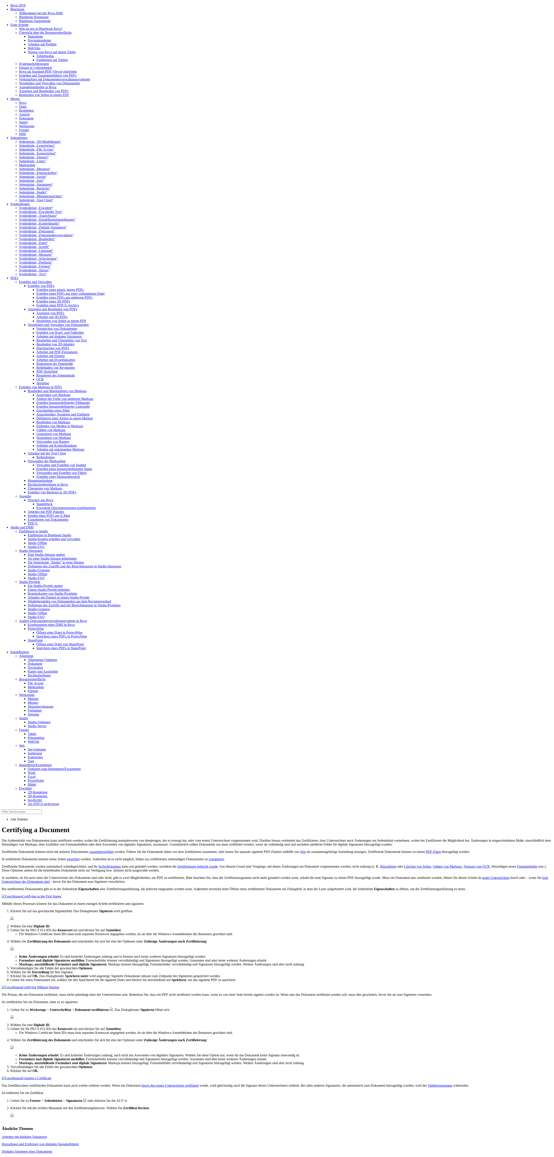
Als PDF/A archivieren (43, 804)
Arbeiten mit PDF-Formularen (57, 352)
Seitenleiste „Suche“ (33, 177)
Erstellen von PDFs (41, 286)
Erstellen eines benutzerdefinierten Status (64, 469)
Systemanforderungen (34, 64)
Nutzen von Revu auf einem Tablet (52, 52)
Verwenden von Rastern (52, 441)
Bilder (32, 784)
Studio (23, 718)
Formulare (35, 710)
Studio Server (37, 726)
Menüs (15, 99)
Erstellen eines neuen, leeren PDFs (60, 290)
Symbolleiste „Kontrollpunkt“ (39, 223)
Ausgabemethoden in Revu (37, 87)
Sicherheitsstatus (109, 866)
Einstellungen (19, 652)
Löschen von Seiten (417, 866)
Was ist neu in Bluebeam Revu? (41, 29)
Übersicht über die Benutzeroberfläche (45, 32)
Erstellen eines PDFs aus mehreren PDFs (64, 297)
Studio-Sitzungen (31, 551)
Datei (22, 106)
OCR (40, 379)
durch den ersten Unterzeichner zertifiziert (170, 1085)
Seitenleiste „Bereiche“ (34, 188)
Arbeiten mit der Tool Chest (47, 453)
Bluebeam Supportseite (35, 21)
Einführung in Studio (33, 531)
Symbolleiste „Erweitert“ (36, 208)
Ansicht (24, 114)
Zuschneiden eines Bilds (53, 410)
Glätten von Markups (50, 430)
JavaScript (35, 800)
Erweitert (25, 788)
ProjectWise (36, 628)
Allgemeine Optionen (42, 660)
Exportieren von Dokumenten (48, 519)
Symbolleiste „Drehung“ (36, 262)
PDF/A (33, 523)
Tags (31, 761)
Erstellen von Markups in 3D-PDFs (52, 492)
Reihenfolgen (45, 457)
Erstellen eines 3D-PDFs (53, 301)
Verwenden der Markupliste (47, 461)
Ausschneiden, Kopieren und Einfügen (63, 414)
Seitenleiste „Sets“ (31, 180)
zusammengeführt (101, 852)
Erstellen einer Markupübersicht (58, 477)
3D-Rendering (37, 796)
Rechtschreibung (39, 675)
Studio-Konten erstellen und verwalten (54, 539)
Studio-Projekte (29, 582)
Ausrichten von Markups (53, 395)
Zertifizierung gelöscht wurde (197, 866)
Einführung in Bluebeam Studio (49, 535)
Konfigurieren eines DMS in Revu (51, 625)
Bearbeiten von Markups (53, 422)
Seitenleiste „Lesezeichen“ (37, 145)
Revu (22, 103)
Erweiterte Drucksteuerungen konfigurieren (66, 508)
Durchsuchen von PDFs (52, 348)
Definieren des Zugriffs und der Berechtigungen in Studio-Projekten (74, 605)
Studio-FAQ (36, 547)
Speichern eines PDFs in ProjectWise (61, 636)
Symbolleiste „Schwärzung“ (38, 258)
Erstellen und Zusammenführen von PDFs (48, 75)
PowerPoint (36, 780)
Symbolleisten (20, 204)
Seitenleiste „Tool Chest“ (36, 200)
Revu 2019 (18, 5)
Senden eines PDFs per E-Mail (49, 515)
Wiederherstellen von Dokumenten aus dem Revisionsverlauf (69, 601)
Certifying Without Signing (40, 987)
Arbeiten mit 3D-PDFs (52, 317)
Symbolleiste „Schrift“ (34, 247)
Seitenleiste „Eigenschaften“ (38, 173)
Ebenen (33, 691)
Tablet (32, 734)
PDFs (14, 278)
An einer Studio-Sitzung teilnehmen (52, 558)
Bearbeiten (26, 110)
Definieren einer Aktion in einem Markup (64, 418)
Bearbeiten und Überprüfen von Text (61, 340)
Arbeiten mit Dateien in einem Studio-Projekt (58, 597)
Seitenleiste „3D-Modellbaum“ (40, 141)
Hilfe (22, 134)
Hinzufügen (388, 866)
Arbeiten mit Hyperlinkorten (55, 360)
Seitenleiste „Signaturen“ (36, 184)
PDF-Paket (433, 852)
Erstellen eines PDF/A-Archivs (57, 305)
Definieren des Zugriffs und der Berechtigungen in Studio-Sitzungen (74, 566)
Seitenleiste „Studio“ (33, 192)
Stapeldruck (44, 504)
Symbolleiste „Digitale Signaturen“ (43, 227)
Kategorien (35, 757)
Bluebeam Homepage (34, 17)
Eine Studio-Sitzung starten (46, 554)
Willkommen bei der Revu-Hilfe (41, 13)
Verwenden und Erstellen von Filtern (61, 473)
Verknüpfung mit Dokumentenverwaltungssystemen (54, 79)
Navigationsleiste (39, 40)
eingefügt (73, 859)
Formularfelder (527, 866)
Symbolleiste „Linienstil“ (36, 251)
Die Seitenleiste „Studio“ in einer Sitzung (56, 562)
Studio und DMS (22, 527)
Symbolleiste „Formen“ (35, 266)
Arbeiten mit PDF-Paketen (46, 512)
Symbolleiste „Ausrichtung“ (38, 216)
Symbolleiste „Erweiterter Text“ (41, 212)
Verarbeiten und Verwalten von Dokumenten (49, 83)
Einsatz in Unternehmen (35, 67)
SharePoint (35, 640)
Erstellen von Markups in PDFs (40, 387)
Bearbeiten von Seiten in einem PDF (44, 95)
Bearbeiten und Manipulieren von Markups (57, 391)
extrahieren (216, 859)
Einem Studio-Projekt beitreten (49, 589)
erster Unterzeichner (496, 878)
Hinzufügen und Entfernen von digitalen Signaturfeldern (40, 1144)
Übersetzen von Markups (45, 488)
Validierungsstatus (440, 1085)
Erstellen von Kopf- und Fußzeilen (60, 332)
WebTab (33, 741)
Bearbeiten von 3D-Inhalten (55, 344)
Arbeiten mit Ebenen (50, 356)
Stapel (23, 122)
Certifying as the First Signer (41, 896)
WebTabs (34, 48)
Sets (22, 745)
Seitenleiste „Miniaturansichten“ (41, 196)
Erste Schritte (19, 25)
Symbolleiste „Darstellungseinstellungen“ (47, 219)
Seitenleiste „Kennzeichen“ (37, 153)
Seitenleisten (18, 138)
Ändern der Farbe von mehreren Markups (64, 399)
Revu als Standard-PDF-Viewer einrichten (48, 71)
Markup (33, 699)
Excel (31, 776)
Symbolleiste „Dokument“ (37, 231)
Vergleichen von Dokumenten (56, 328)
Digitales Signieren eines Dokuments (27, 1151)
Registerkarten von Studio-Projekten (52, 593)
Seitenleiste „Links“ (32, 161)
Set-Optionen (37, 749)
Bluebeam (17, 9)
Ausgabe (25, 496)
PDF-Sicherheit (47, 371)
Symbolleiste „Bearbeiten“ (37, 239)
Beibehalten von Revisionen (55, 367)
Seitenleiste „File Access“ (36, 149)
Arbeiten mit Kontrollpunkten (56, 445)
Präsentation (36, 738)
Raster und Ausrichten (43, 671)
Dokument (26, 118)
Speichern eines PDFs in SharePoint (61, 648)
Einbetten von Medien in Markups (59, 426)
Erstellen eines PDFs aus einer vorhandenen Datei (70, 293)
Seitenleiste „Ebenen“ (34, 157)
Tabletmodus (45, 56)
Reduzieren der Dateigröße (54, 364)
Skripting (42, 383)
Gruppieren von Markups (53, 434)
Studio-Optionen (39, 722)
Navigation (35, 667)
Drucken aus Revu (40, 500)
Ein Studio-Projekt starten (45, 586)
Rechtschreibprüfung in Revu (48, 484)
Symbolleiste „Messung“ (36, 254)
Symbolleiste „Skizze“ (34, 270)
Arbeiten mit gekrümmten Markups (60, 449)
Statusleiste (35, 36)
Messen (33, 702)
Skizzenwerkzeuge (40, 706)
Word (31, 773)
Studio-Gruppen (39, 570)
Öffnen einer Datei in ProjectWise (59, 632)
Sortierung (35, 753)
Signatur (33, 714)
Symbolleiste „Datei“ (33, 243)
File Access (35, 683)
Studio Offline (37, 543)
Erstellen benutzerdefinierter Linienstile (63, 406)
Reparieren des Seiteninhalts (55, 375)
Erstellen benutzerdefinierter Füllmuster (63, 402)
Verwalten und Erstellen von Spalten (61, 465)
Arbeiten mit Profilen (42, 44)
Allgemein (26, 656)
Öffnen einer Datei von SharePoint (60, 644)
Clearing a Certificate (36, 1078)
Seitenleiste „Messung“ (35, 169)
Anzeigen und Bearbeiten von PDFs (44, 91)
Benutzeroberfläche (32, 679)
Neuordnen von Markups (53, 438)
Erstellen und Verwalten (35, 282)
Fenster (24, 130)
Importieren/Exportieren (35, 765)
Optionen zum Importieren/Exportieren (54, 769)
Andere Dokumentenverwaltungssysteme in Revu (53, 621)
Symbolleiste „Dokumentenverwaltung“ (46, 235)
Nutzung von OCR (477, 866)
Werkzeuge (26, 126)
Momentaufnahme (40, 480)
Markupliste (27, 165)
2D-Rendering (37, 792)
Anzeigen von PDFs (50, 313)
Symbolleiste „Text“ (33, 274)
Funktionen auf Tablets (52, 60)
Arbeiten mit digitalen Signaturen (59, 336)
